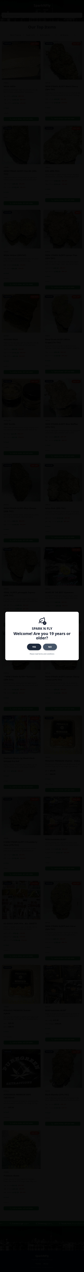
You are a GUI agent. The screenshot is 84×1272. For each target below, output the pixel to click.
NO (50, 646)
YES (34, 646)
